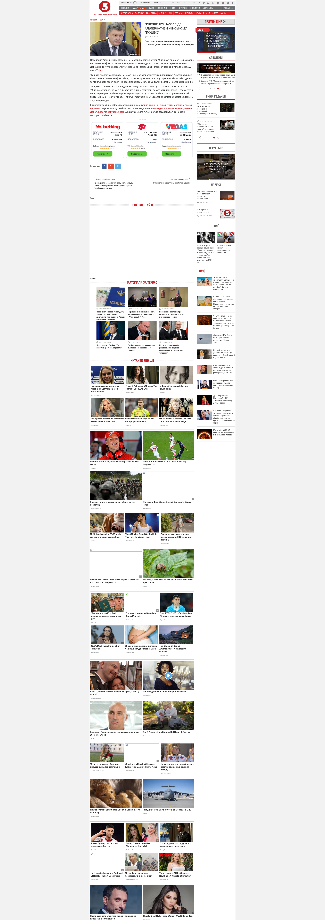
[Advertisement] (142, 139)
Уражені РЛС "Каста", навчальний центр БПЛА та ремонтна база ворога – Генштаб (217, 83)
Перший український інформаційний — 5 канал (105, 8)
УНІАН (99, 70)
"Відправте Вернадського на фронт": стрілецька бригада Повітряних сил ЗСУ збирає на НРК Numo (206, 130)
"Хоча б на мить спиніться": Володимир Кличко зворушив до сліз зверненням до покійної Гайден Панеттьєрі (223, 283)
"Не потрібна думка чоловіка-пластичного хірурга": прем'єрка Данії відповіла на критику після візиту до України (224, 417)
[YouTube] (227, 3)
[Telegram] (203, 3)
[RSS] (232, 3)
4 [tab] (222, 88)
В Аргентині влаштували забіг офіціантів (171, 183)
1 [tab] (206, 52)
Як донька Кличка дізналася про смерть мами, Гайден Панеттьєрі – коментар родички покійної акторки (223, 303)
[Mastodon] (218, 3)
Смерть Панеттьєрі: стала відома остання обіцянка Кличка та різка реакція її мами (223, 369)
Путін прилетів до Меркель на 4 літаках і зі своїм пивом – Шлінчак (141, 348)
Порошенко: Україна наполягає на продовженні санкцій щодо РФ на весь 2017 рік (142, 314)
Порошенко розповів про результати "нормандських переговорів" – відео (171, 314)
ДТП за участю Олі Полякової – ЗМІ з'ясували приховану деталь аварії (222, 399)
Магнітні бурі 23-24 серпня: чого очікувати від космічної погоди (223, 432)
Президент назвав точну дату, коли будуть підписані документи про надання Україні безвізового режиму (113, 185)
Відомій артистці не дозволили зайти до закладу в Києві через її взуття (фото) (224, 354)
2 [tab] (225, 52)
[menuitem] (125, 8)
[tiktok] (198, 3)
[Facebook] (189, 3)
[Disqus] (142, 244)
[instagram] (193, 3)
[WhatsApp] (208, 3)
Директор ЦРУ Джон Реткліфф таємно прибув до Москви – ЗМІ (222, 339)
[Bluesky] (222, 3)
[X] (213, 3)
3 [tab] (218, 88)
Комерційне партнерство (203, 210)
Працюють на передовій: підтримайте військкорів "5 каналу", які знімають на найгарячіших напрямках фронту (207, 113)
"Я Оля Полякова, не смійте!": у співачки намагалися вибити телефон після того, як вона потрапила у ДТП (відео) (223, 322)
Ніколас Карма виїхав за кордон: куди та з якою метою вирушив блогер (223, 384)
